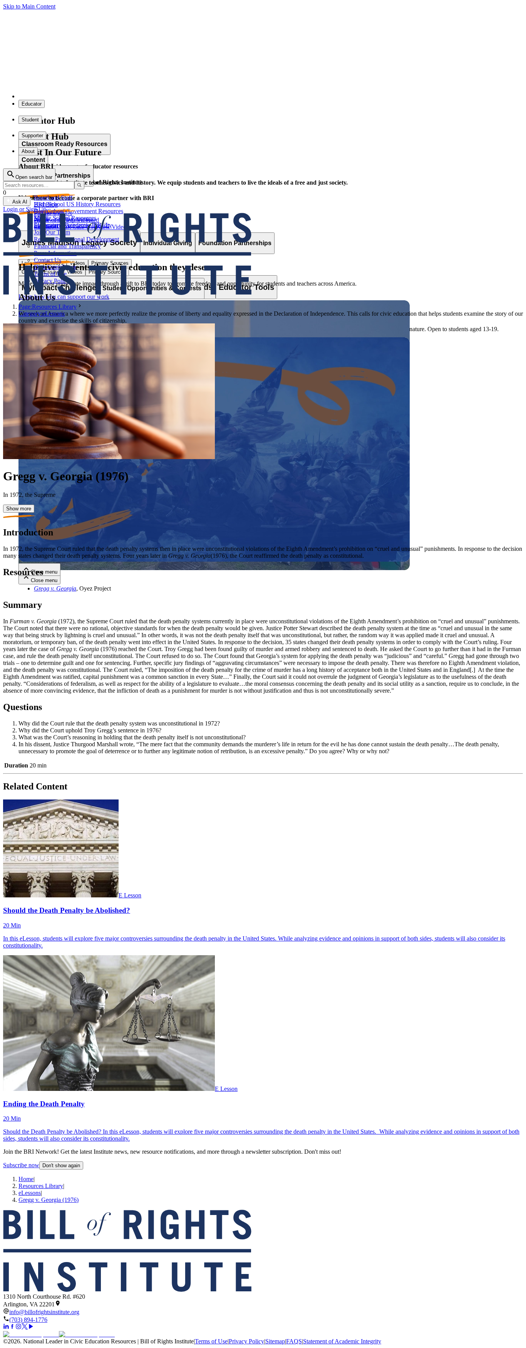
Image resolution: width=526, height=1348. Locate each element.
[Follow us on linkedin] (6, 1327)
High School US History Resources (77, 204)
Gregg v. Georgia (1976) (48, 1200)
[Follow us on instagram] (18, 1327)
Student (30, 120)
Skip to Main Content (29, 6)
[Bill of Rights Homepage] (142, 96)
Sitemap (275, 1341)
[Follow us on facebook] (12, 1327)
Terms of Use (211, 1341)
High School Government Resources (78, 211)
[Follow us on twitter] (25, 1327)
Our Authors (49, 211)
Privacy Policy (246, 1341)
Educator (32, 104)
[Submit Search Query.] (79, 185)
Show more (18, 509)
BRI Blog (46, 204)
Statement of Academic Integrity (342, 1341)
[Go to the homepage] (263, 1251)
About (28, 151)
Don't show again (61, 1165)
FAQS (294, 1341)
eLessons (29, 1193)
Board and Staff (53, 197)
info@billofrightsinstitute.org (44, 1312)
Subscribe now (21, 1165)
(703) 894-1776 (28, 1319)
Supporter (32, 135)
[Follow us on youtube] (31, 1327)
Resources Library (40, 1186)
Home (26, 1179)
